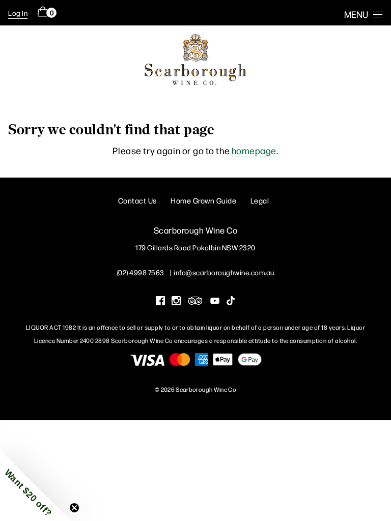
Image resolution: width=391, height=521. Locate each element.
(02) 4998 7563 (140, 272)
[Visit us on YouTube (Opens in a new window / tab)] (214, 301)
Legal (259, 200)
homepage (254, 150)
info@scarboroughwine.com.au (224, 272)
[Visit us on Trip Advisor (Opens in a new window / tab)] (195, 301)
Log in (17, 12)
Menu (356, 14)
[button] (35, 485)
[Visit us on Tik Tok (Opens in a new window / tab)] (230, 301)
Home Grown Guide (203, 200)
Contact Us (137, 200)
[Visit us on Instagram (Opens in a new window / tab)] (176, 301)
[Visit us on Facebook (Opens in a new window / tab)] (160, 301)
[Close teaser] (74, 508)
